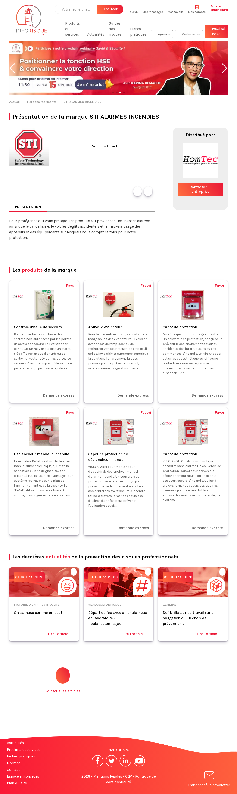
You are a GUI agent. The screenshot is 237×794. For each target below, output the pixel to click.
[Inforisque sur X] (111, 766)
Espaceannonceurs (219, 8)
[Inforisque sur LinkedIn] (125, 766)
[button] (12, 68)
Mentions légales (107, 776)
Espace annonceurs (23, 776)
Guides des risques (115, 29)
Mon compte (197, 12)
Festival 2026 (218, 31)
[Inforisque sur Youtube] (139, 766)
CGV (128, 776)
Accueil (14, 102)
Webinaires (191, 34)
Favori (71, 285)
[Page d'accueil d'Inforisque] (31, 23)
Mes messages (153, 12)
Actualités (95, 34)
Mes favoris (176, 12)
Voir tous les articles (62, 691)
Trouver (110, 9)
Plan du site (17, 783)
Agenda (164, 34)
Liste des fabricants (41, 102)
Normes (13, 763)
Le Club (133, 12)
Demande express (58, 395)
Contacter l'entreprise (200, 189)
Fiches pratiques (138, 32)
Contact (13, 769)
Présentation (28, 207)
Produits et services (72, 29)
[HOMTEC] (200, 180)
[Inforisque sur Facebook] (97, 766)
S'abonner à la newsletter (209, 785)
